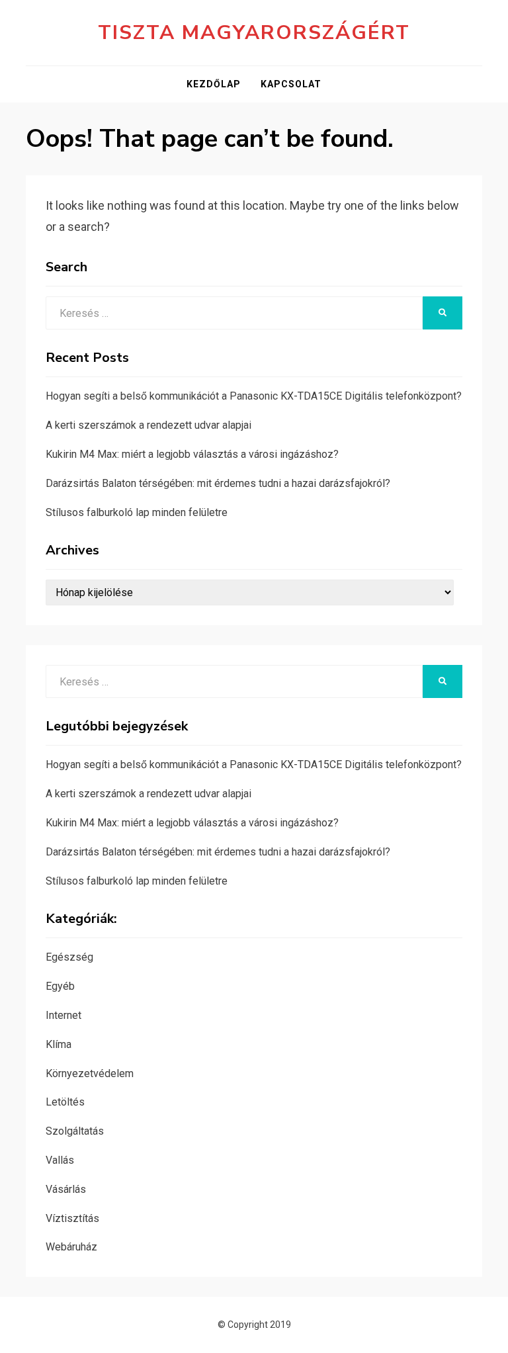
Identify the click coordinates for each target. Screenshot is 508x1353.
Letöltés (65, 1102)
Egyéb (60, 986)
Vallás (60, 1160)
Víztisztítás (72, 1218)
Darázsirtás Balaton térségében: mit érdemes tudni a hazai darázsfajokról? (218, 483)
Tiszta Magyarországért (254, 32)
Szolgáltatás (75, 1131)
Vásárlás (66, 1189)
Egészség (69, 957)
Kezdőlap (214, 84)
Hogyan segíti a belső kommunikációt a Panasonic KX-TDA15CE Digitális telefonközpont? (254, 396)
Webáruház (71, 1247)
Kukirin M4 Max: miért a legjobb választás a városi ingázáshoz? (192, 454)
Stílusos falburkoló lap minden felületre (137, 512)
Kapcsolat (291, 84)
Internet (63, 1015)
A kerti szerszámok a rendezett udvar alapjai (148, 425)
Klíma (58, 1044)
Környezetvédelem (90, 1073)
